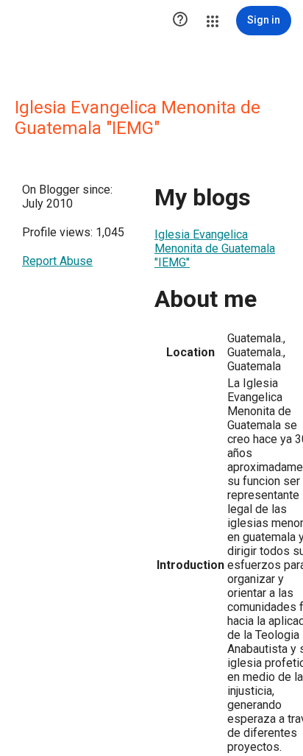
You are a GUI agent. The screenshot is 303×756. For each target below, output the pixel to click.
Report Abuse (57, 261)
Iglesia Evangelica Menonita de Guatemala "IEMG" (214, 248)
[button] (180, 20)
